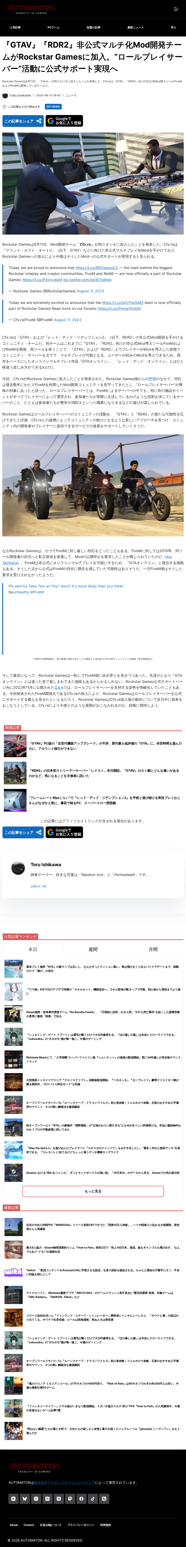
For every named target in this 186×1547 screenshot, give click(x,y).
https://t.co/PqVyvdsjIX (42, 279)
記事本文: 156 (38, 886)
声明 (152, 378)
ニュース (71, 95)
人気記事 (15, 27)
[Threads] (59, 1499)
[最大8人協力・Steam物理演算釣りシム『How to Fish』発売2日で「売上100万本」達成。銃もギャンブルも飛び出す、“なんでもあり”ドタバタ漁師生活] (14, 1250)
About (14, 1525)
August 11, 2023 (90, 291)
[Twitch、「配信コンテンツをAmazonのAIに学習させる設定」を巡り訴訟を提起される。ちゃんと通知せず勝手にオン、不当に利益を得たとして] (14, 1272)
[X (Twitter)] (47, 1499)
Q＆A (58, 687)
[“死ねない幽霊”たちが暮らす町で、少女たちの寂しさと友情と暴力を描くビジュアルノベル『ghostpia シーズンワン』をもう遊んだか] (14, 1431)
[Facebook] (81, 1499)
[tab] (33, 949)
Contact (29, 1525)
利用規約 (105, 1525)
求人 (173, 27)
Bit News (53, 106)
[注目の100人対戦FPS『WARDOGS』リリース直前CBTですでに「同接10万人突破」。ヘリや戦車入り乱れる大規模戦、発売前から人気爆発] (14, 1227)
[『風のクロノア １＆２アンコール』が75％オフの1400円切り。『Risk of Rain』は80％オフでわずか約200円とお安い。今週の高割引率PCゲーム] (14, 1386)
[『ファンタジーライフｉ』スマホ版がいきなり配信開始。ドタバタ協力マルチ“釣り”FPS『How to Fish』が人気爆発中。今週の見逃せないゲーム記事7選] (14, 1408)
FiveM (38, 592)
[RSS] (104, 1499)
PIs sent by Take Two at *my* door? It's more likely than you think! (66, 586)
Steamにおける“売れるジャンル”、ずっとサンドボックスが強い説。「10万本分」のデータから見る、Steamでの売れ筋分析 (103, 1172)
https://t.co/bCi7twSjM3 (122, 302)
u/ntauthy (21, 592)
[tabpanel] (93, 1077)
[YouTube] (13, 1499)
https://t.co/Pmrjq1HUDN (119, 308)
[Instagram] (36, 1499)
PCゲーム (54, 27)
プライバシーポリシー (81, 1525)
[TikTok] (93, 1499)
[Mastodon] (70, 1499)
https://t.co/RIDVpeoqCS (97, 267)
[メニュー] (176, 9)
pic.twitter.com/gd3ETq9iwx (87, 279)
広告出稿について (51, 1525)
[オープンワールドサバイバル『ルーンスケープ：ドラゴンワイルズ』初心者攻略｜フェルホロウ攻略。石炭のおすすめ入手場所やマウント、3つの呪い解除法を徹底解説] (14, 1363)
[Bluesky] (25, 1499)
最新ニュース (135, 27)
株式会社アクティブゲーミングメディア (64, 1482)
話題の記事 (93, 27)
